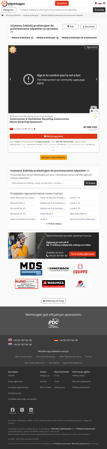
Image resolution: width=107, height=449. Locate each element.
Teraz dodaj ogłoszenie (82, 254)
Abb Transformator (23, 356)
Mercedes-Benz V (78, 213)
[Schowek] (96, 3)
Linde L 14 (75, 197)
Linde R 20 (75, 208)
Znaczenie (89, 26)
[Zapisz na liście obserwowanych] (95, 116)
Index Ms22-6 (46, 213)
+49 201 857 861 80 (22, 340)
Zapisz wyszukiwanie (54, 157)
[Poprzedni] (10, 79)
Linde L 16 (75, 203)
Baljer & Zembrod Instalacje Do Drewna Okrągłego (35, 219)
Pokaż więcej (54, 223)
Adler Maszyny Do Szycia (22, 197)
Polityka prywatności (62, 443)
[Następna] (96, 79)
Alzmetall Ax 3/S (18, 213)
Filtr (71, 26)
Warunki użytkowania (80, 443)
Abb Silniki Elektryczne (34, 363)
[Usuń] (32, 37)
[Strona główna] (2, 15)
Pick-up (88, 356)
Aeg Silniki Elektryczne (72, 363)
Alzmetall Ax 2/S (18, 208)
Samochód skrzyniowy (45, 356)
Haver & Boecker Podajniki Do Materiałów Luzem (64, 197)
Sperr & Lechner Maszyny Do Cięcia (87, 219)
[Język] (100, 3)
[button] (104, 3)
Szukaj (100, 9)
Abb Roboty (54, 363)
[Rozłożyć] (53, 150)
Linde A (43, 219)
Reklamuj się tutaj (54, 300)
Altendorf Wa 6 (17, 203)
